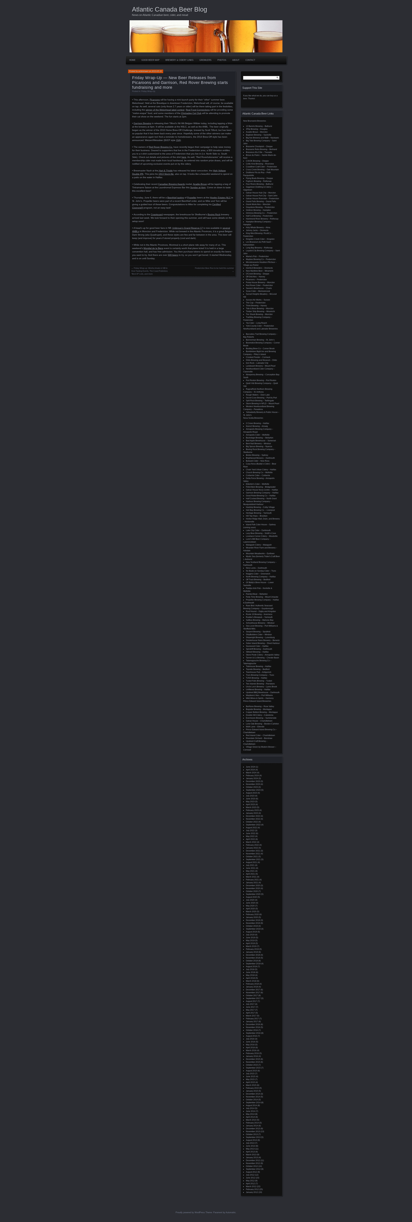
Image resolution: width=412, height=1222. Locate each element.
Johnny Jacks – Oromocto (257, 230)
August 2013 (251, 1140)
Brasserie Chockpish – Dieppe (259, 146)
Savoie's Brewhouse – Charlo (259, 288)
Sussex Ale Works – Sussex (258, 300)
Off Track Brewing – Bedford (258, 579)
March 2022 (251, 842)
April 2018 (250, 978)
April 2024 (250, 770)
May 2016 (250, 1045)
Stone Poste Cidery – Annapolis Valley (262, 655)
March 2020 (251, 911)
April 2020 (250, 909)
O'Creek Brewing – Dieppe (257, 274)
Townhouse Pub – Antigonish (258, 672)
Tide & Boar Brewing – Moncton (260, 308)
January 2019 (252, 952)
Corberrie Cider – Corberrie (258, 475)
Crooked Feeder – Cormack (258, 357)
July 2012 (250, 1175)
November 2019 (253, 923)
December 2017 (253, 990)
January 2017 (252, 1021)
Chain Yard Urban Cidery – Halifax (261, 469)
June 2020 (250, 903)
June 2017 (250, 1007)
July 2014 (250, 1108)
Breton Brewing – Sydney (257, 455)
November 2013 (253, 1131)
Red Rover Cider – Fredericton (259, 285)
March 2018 (251, 981)
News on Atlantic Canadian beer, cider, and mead (160, 15)
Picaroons (155, 99)
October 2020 (252, 891)
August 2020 (251, 897)
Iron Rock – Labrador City (257, 363)
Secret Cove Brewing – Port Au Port (261, 398)
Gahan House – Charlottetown (259, 721)
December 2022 (253, 816)
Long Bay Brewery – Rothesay (259, 248)
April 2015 (250, 1082)
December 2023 (253, 781)
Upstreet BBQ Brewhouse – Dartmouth (263, 692)
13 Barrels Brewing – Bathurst (259, 126)
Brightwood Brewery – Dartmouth (260, 458)
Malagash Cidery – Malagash (259, 545)
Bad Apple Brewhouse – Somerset (261, 441)
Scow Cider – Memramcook (258, 291)
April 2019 (250, 943)
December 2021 (253, 851)
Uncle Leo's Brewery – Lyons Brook (261, 687)
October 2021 (252, 856)
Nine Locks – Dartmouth (256, 568)
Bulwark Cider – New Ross (257, 461)
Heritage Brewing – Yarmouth (259, 513)
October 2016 (252, 1030)
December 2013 (253, 1128)
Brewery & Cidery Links (179, 60)
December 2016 (253, 1024)
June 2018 (250, 972)
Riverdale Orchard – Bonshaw (259, 738)
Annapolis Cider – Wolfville (258, 435)
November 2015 (253, 1062)
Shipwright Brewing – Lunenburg (260, 637)
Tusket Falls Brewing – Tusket (259, 681)
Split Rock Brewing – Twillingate (260, 401)
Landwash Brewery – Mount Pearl (261, 366)
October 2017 (252, 995)
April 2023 (250, 804)
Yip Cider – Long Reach (256, 323)
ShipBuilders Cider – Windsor (259, 634)
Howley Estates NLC (220, 197)
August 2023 (251, 793)
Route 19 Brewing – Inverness (259, 614)
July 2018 (250, 969)
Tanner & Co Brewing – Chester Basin (262, 658)
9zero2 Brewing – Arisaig (257, 426)
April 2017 (250, 1013)
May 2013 (250, 1149)
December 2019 (253, 920)
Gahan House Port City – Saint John (261, 196)
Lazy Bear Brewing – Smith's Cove (261, 533)
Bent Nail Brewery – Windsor (258, 443)
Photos (221, 60)
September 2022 (253, 825)
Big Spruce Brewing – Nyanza (259, 446)
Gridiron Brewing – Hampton (258, 210)
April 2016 (250, 1047)
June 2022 (250, 833)
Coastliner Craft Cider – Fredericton (261, 167)
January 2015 (252, 1091)
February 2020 (252, 914)
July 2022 (250, 830)
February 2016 (252, 1053)
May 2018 (250, 975)
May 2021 (250, 871)
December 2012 (253, 1160)
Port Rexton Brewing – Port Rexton (261, 380)
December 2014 (253, 1094)
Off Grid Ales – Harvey (255, 277)
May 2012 (250, 1181)
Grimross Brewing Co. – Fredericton (261, 213)
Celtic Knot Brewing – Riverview (260, 164)
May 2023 (250, 801)
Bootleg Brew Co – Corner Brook (260, 348)
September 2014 (253, 1102)
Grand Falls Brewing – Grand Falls (261, 201)
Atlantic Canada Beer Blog (169, 9)
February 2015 (252, 1088)
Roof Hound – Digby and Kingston (261, 611)
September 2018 (253, 964)
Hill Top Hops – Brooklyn (256, 516)
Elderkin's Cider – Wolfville (257, 484)
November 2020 (253, 888)
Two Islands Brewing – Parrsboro (260, 684)
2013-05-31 (157, 71)
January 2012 (252, 1192)
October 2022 (252, 822)
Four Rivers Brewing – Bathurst (259, 184)
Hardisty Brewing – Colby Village (260, 507)
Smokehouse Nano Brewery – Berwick (263, 640)
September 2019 (253, 929)
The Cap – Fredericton (256, 303)
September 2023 (253, 790)
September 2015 (253, 1068)
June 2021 (250, 868)
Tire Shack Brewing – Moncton (259, 314)
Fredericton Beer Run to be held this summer (214, 268)
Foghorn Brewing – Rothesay (259, 181)
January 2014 (252, 1126)
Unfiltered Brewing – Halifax (258, 689)
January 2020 (252, 917)
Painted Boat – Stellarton (257, 594)
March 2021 (251, 877)
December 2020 (253, 885)
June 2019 (250, 937)
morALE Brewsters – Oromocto (259, 268)
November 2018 (253, 958)
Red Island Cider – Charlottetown (260, 735)
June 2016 (250, 1042)
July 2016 (250, 1039)
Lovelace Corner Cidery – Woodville (262, 536)
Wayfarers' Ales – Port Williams (259, 695)
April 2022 (250, 839)
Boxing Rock (214, 214)
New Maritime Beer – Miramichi (259, 271)
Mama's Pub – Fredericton (257, 256)
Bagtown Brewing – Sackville (258, 135)
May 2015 (250, 1079)
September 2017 (253, 998)
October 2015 (252, 1065)
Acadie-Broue (200, 184)
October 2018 (252, 961)
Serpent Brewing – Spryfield (258, 632)
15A (178, 140)
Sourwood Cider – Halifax (257, 646)
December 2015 (253, 1059)
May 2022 (250, 836)
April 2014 (250, 1117)
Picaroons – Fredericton (256, 279)
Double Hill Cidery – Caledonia (259, 715)
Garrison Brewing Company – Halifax (262, 493)
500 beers (173, 255)
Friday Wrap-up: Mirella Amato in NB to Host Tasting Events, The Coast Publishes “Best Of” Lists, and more (149, 271)
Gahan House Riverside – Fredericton (262, 198)
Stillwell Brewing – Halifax (257, 652)
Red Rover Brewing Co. (161, 147)
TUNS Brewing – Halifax (256, 678)
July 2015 (250, 1073)
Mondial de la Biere (153, 248)
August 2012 (251, 1172)
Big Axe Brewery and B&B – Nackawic (262, 138)
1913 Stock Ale (166, 174)
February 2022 (252, 845)
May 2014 (250, 1114)
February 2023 (252, 810)
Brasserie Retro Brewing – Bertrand (261, 149)
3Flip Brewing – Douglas (256, 129)
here (184, 157)
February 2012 (252, 1189)
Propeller (191, 197)
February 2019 (252, 949)
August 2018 (251, 966)
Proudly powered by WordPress (190, 1212)
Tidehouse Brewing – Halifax (258, 666)
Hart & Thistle (165, 170)
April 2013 (250, 1152)
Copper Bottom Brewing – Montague (262, 712)
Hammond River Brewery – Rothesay (262, 219)
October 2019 (252, 926)
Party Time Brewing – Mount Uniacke (262, 597)
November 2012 (253, 1163)
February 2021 (252, 880)
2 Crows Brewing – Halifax (257, 423)
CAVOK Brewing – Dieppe (257, 161)
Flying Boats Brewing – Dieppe (259, 178)
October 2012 (252, 1166)
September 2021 (253, 859)
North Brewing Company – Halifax (261, 577)
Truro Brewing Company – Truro (260, 675)
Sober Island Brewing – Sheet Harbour (263, 643)
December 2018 (253, 955)
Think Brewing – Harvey (256, 305)
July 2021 (250, 865)
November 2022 (253, 819)
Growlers (205, 60)
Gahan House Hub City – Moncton (261, 193)
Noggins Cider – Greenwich (258, 574)
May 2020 (250, 906)
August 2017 (251, 1001)
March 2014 (251, 1120)
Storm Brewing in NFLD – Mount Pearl (262, 403)
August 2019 (251, 932)
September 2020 (253, 894)
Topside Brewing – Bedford (258, 669)
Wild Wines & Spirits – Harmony (260, 698)
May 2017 (250, 1010)
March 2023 (251, 807)
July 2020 (250, 900)
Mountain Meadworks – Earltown (260, 553)
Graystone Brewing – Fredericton (260, 207)
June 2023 (250, 799)
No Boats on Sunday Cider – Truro (261, 571)
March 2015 (251, 1085)
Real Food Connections (198, 110)
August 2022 (251, 828)
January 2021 (252, 882)
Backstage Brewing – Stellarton (259, 438)
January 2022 (252, 848)
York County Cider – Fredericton (260, 326)
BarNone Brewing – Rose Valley (260, 706)
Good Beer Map (150, 60)
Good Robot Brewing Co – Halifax (261, 496)
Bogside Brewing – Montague (259, 709)
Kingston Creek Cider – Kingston (260, 239)
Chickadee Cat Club (191, 113)
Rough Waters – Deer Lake (258, 395)
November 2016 (253, 1027)
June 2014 (250, 1111)
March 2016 (251, 1050)
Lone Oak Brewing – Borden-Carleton (262, 724)
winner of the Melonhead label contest (165, 110)
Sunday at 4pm (198, 187)
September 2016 (253, 1033)
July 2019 (250, 935)
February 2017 (252, 1019)
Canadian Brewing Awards (171, 184)
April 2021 (250, 874)
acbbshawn (143, 71)
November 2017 (253, 992)
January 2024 (252, 778)
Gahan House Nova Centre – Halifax (262, 490)
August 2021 (251, 862)
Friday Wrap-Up (148, 91)
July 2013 (250, 1143)
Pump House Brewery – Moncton (260, 282)
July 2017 (250, 1004)
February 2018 (252, 984)
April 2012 (250, 1183)
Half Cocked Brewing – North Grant (261, 498)
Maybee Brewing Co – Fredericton (261, 259)
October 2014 (252, 1100)
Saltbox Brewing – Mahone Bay (259, 620)
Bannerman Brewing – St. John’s (260, 340)
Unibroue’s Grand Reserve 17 (187, 228)
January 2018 (252, 987)
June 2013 (250, 1146)
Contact (250, 60)
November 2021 (253, 854)
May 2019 (250, 940)
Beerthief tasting (175, 197)
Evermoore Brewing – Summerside (261, 718)
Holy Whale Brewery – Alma (258, 227)
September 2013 (253, 1137)
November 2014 (253, 1097)
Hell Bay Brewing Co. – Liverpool (260, 510)
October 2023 (252, 787)
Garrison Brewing (142, 123)
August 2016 (251, 1036)
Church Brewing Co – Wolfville (259, 472)
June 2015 (250, 1076)
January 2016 (252, 1056)
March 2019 (251, 946)
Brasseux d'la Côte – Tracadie (259, 152)
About (235, 60)
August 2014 (251, 1105)
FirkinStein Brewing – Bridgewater (261, 487)
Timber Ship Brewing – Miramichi (260, 311)
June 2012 (250, 1178)
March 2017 (251, 1016)
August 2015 (251, 1071)
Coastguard (157, 214)
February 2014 (252, 1123)
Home (132, 60)
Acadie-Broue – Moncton (257, 132)
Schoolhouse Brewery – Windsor (260, 623)
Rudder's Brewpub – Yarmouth (259, 617)
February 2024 (252, 775)
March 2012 (251, 1186)
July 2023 (250, 796)
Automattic (231, 1212)
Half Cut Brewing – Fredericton (259, 216)
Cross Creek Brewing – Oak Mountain (262, 169)
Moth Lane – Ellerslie (255, 727)
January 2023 (252, 813)
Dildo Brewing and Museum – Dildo (261, 360)
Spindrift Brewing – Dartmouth (259, 649)
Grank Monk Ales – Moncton (258, 204)
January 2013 (252, 1157)
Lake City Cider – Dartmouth (258, 530)
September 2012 (253, 1169)
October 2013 (252, 1134)
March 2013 (251, 1155)
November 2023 (253, 784)
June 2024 (250, 767)
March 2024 (251, 773)
